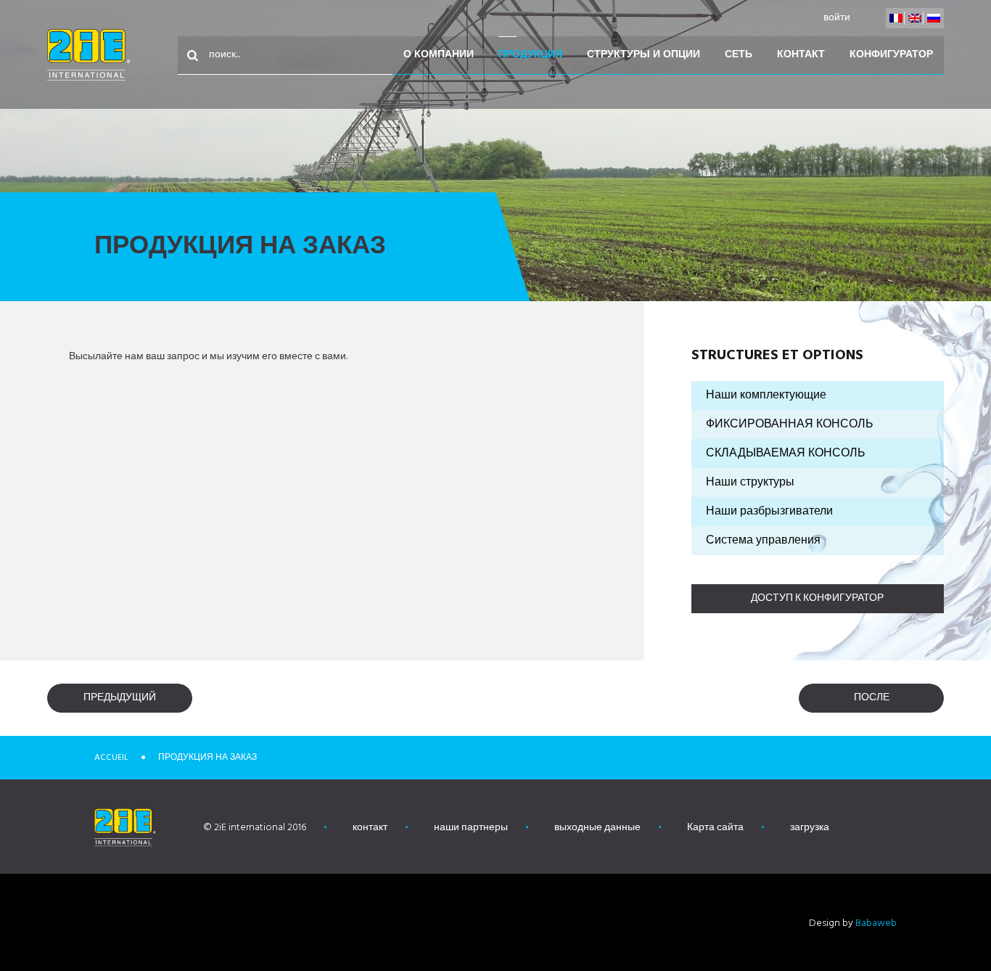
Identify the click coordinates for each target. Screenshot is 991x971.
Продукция (530, 54)
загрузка (809, 827)
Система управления (763, 540)
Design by (853, 923)
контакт (801, 54)
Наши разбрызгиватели (769, 511)
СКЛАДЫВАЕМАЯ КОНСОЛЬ (785, 453)
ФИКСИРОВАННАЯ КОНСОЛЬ (789, 424)
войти (836, 17)
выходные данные (597, 827)
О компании (438, 54)
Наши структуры (750, 482)
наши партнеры (471, 827)
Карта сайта (715, 827)
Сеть (738, 54)
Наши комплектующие (766, 395)
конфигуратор (891, 54)
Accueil (111, 757)
